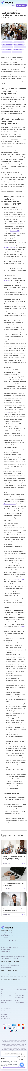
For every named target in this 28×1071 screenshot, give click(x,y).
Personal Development (7, 47)
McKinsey (6, 412)
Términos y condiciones (6, 1006)
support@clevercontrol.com (7, 935)
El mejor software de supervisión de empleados (20, 1003)
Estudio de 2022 (14, 231)
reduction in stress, (9, 247)
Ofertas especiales (5, 1018)
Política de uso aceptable (6, 1008)
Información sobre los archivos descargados (19, 994)
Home (3, 9)
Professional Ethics (6, 49)
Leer (23, 863)
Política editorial (4, 997)
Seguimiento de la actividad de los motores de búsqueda (13, 976)
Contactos (3, 1010)
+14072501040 (4, 937)
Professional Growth (7, 42)
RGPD (16, 1006)
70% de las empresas (10, 504)
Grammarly (7, 280)
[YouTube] (9, 940)
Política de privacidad (6, 995)
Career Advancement (7, 44)
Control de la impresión (6, 967)
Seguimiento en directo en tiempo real (9, 958)
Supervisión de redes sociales (10, 979)
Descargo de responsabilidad (5, 1003)
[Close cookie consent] (25, 1053)
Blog (6, 9)
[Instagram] (2, 940)
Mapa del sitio (4, 1016)
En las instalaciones (5, 949)
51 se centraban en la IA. (17, 579)
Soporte (16, 1000)
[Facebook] (6, 940)
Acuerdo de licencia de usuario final (6, 1013)
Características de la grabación (11, 961)
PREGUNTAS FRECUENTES (7, 1000)
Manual (16, 991)
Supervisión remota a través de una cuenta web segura (13, 956)
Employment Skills (6, 52)
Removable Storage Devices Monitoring (10, 965)
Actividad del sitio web (6, 972)
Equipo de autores (5, 993)
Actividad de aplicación (6, 974)
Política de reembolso (19, 997)
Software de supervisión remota (11, 954)
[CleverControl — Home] (12, 2)
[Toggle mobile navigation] (25, 2)
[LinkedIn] (12, 940)
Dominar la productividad (6, 984)
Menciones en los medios (20, 989)
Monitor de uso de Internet (9, 970)
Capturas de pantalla (5, 963)
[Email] (16, 940)
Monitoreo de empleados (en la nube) (9, 947)
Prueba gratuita (21, 5)
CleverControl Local (5, 951)
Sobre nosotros (4, 991)
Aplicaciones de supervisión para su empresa (11, 982)
